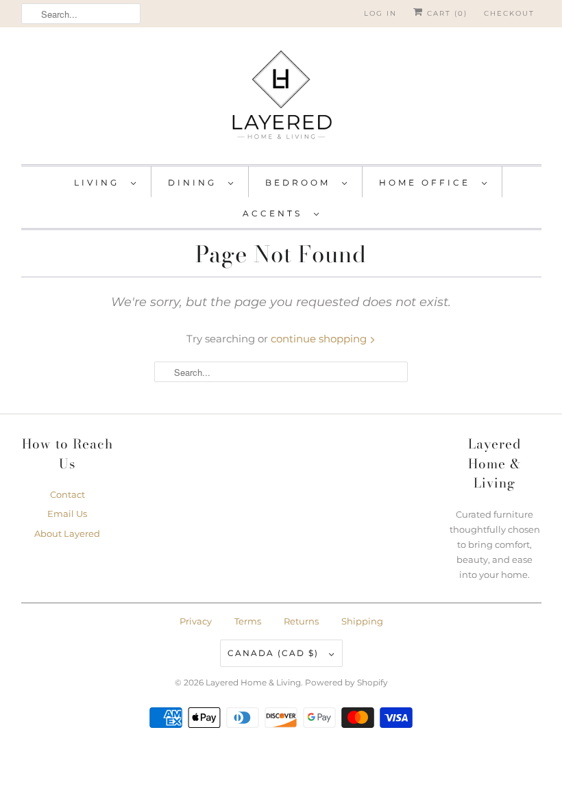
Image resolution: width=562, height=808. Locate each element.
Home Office (427, 182)
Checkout (509, 13)
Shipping (362, 621)
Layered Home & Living (253, 682)
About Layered (67, 533)
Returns (301, 621)
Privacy (196, 621)
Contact (67, 494)
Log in (380, 13)
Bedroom (300, 182)
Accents (275, 213)
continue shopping (320, 338)
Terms (247, 621)
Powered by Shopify (346, 682)
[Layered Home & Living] (281, 99)
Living (99, 182)
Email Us (67, 513)
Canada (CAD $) (275, 653)
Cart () (445, 13)
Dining (194, 182)
